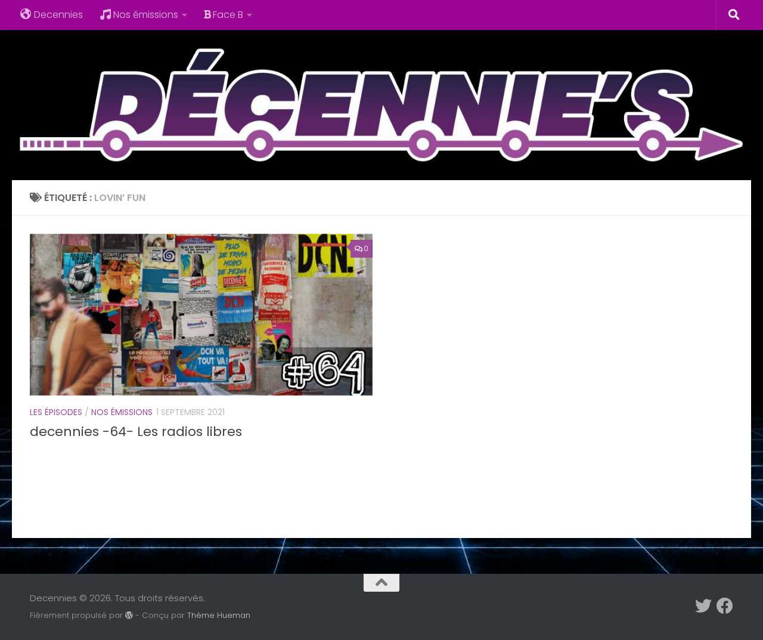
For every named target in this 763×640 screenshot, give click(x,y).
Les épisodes (56, 412)
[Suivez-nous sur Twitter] (703, 606)
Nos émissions (145, 14)
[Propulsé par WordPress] (129, 615)
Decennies (58, 14)
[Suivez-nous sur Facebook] (725, 606)
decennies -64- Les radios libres (136, 431)
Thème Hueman (218, 615)
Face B (228, 14)
